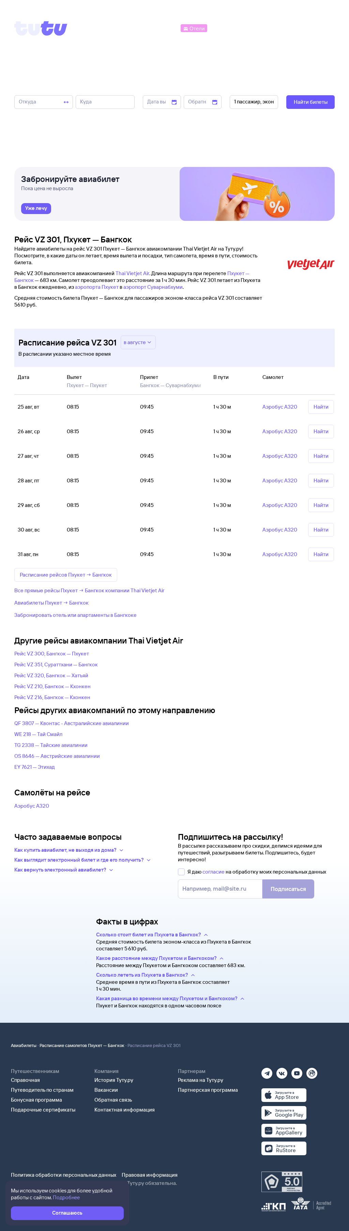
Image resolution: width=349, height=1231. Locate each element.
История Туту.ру (113, 1080)
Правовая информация (150, 1175)
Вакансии (106, 1090)
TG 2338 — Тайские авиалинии (51, 745)
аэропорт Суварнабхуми (153, 287)
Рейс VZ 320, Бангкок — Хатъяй (51, 675)
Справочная (25, 1080)
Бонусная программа (36, 1099)
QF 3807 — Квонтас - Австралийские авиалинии (71, 723)
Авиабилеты (23, 1045)
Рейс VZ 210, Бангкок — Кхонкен (52, 686)
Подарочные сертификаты (43, 1109)
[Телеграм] (266, 1071)
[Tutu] (40, 28)
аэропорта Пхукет (97, 287)
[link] (36, 208)
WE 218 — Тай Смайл (38, 734)
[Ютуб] (296, 1071)
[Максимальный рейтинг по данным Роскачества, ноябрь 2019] (281, 1182)
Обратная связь (113, 1099)
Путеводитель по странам (42, 1090)
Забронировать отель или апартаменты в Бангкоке (75, 615)
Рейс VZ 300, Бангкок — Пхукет (51, 653)
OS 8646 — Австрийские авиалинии (57, 756)
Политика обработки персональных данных (63, 1175)
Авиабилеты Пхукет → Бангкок (51, 602)
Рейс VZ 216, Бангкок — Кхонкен (52, 697)
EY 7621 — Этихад (34, 767)
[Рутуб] (311, 1071)
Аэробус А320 (31, 806)
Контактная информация (124, 1109)
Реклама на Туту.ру (200, 1080)
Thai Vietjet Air (132, 273)
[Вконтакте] (281, 1071)
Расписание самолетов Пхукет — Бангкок (82, 1045)
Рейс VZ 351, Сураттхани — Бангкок (56, 664)
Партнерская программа (208, 1090)
